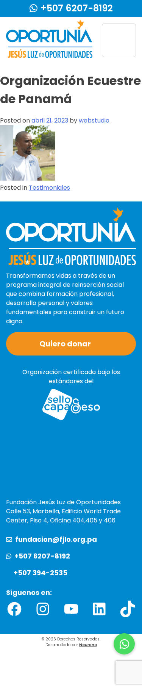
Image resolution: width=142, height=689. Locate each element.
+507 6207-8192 (77, 8)
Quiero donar (65, 343)
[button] (124, 643)
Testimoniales (49, 187)
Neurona (88, 645)
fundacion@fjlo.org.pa (56, 539)
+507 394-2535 (40, 572)
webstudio (94, 120)
